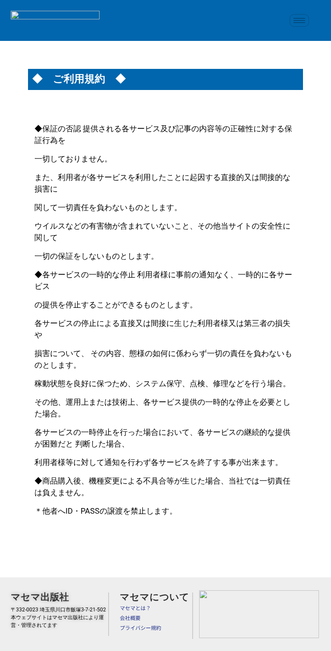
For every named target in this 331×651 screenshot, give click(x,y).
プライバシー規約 (140, 627)
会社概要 (130, 617)
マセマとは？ (135, 607)
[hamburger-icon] (299, 20)
